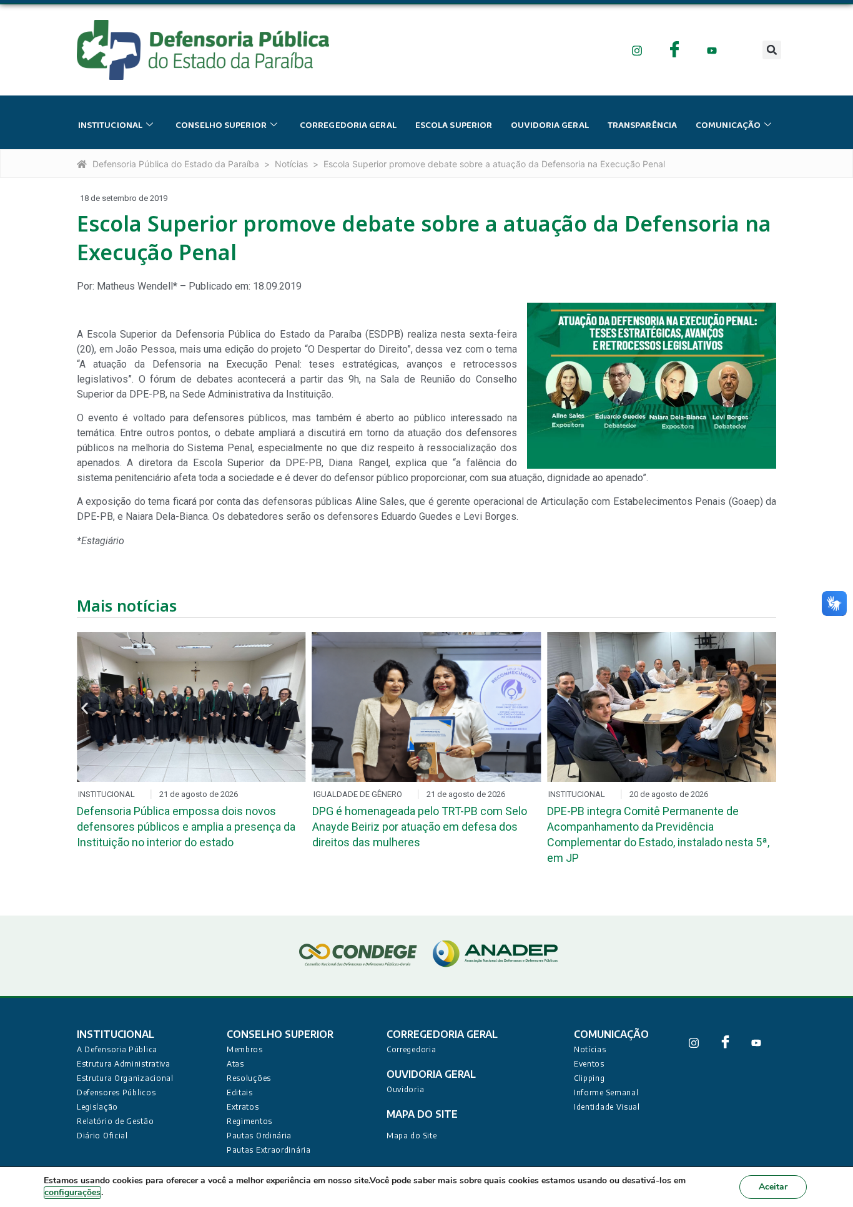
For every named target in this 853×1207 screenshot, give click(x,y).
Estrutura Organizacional (125, 1078)
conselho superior (221, 125)
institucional (110, 125)
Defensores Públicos (116, 1092)
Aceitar (773, 1187)
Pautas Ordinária (259, 1135)
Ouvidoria (405, 1089)
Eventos (589, 1063)
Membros (245, 1049)
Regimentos (249, 1121)
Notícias (291, 164)
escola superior (454, 125)
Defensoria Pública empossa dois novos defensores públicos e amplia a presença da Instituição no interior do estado (186, 826)
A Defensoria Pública (117, 1049)
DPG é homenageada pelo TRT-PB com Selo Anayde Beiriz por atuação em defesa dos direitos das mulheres (419, 826)
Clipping (589, 1078)
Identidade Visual (607, 1107)
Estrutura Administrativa (123, 1063)
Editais (240, 1092)
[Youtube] (712, 50)
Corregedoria (411, 1049)
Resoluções (249, 1078)
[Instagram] (637, 50)
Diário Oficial (102, 1135)
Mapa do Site (411, 1135)
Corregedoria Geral (348, 125)
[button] (771, 50)
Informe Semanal (606, 1092)
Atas (235, 1063)
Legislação (97, 1107)
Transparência (642, 125)
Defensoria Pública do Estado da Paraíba (175, 164)
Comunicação (728, 125)
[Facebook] (675, 50)
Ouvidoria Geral (550, 125)
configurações (72, 1192)
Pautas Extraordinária (269, 1150)
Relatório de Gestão (115, 1121)
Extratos (243, 1107)
